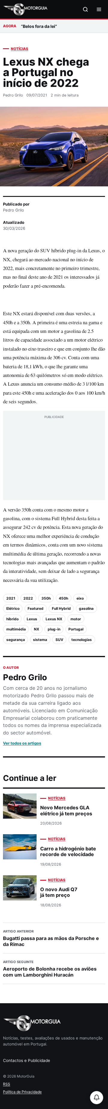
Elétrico (13, 608)
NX (36, 629)
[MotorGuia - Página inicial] (25, 9)
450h (63, 598)
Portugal (75, 629)
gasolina (86, 608)
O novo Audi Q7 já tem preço (58, 892)
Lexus (32, 619)
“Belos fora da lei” (39, 26)
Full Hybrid (61, 608)
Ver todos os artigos (22, 743)
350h (46, 598)
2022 (28, 598)
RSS (6, 1084)
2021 (10, 598)
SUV (59, 639)
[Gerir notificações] (96, 1097)
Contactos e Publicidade (26, 1060)
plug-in (54, 629)
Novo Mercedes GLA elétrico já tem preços (66, 810)
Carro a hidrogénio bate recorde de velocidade (68, 851)
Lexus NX (54, 619)
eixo (80, 598)
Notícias (19, 48)
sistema (40, 639)
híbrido (12, 619)
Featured (36, 608)
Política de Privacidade (22, 1092)
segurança (15, 639)
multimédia (16, 629)
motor (75, 619)
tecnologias (81, 639)
